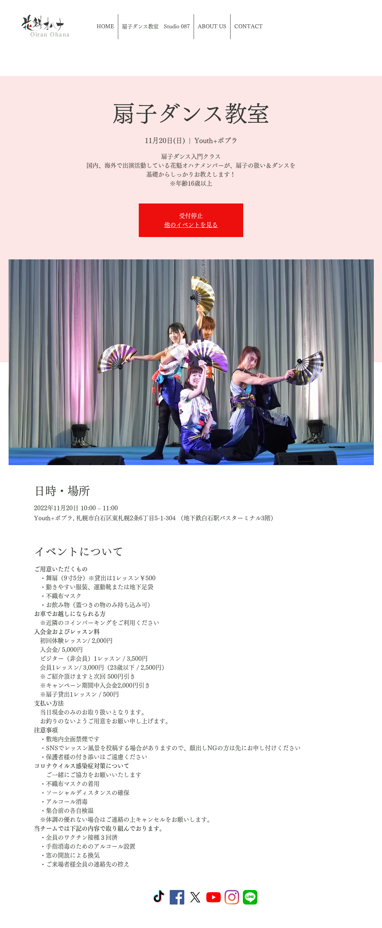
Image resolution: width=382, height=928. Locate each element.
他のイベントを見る (191, 225)
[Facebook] (177, 897)
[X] (195, 897)
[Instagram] (232, 897)
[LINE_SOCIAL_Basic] (250, 897)
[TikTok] (158, 897)
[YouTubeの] (213, 897)
